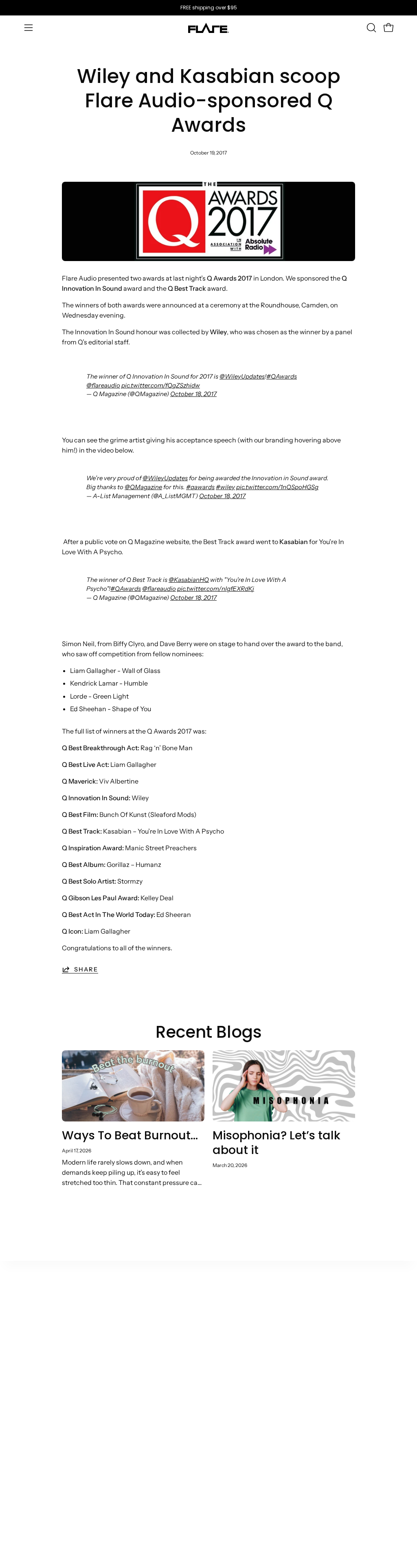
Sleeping (37, 1382)
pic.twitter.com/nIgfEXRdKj (215, 588)
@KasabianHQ (189, 580)
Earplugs (37, 1368)
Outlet (34, 1328)
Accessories (42, 1422)
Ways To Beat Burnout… (130, 1135)
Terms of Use (274, 1341)
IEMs (32, 1355)
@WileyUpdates (242, 376)
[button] (370, 27)
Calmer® (38, 1341)
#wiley (225, 487)
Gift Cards (39, 1449)
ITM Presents (102, 1489)
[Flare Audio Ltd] (208, 28)
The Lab (94, 1355)
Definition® (42, 1395)
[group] (208, 7)
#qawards (200, 487)
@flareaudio (103, 385)
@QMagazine (143, 487)
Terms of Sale (275, 1328)
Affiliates (153, 1363)
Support (210, 1328)
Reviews (267, 1415)
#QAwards (281, 376)
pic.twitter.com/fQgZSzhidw (160, 385)
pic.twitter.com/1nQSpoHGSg (277, 487)
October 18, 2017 (193, 394)
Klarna (207, 1365)
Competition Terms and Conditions (274, 1439)
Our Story (96, 1328)
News (90, 1368)
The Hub (95, 1341)
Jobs (89, 1476)
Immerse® (40, 1408)
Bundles (36, 1435)
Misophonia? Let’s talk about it (276, 1142)
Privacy (266, 1402)
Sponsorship (159, 1423)
